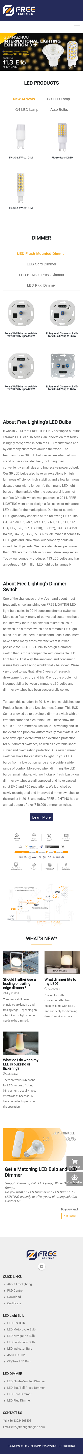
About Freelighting (19, 1284)
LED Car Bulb (16, 1323)
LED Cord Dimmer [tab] (41, 264)
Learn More (41, 817)
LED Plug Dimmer (19, 1400)
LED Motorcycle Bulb (21, 1329)
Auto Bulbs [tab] (59, 110)
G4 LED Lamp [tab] (26, 110)
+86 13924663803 (19, 1420)
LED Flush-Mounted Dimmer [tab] (41, 254)
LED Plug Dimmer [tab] (41, 285)
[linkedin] (41, 1266)
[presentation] (3, 51)
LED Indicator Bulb (19, 1348)
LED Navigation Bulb (21, 1336)
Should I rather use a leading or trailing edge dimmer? (19, 983)
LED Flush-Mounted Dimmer (26, 1381)
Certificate (14, 1303)
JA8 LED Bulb (16, 1355)
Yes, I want (70, 1216)
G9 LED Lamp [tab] (58, 99)
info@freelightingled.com (28, 1427)
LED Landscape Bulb (21, 1342)
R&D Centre (15, 1290)
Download (14, 1297)
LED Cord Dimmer (19, 1394)
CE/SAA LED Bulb (19, 1361)
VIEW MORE (21, 153)
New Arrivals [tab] (24, 99)
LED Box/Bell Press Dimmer (26, 1388)
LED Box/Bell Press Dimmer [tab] (41, 275)
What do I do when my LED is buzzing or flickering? (20, 1064)
